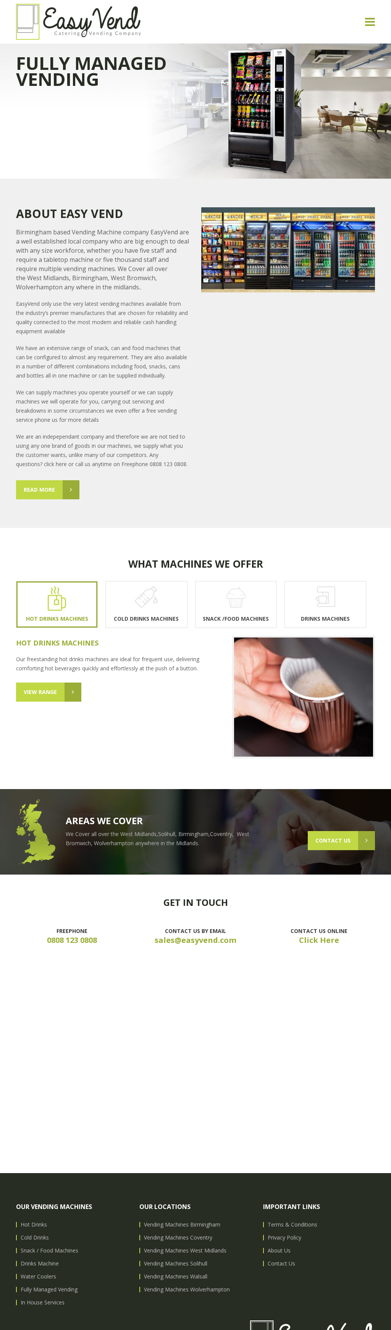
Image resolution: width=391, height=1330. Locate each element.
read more (39, 489)
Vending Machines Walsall (175, 1276)
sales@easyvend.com (195, 940)
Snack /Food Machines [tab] (236, 618)
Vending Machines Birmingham (182, 1224)
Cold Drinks (35, 1237)
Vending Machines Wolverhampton (187, 1289)
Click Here (319, 940)
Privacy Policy (284, 1237)
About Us (279, 1250)
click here (55, 464)
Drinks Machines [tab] (325, 618)
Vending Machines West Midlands (185, 1250)
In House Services (43, 1302)
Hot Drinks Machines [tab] (57, 618)
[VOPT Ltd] (78, 22)
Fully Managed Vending (49, 1289)
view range (40, 692)
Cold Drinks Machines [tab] (146, 618)
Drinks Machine (40, 1263)
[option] (195, 111)
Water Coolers (38, 1276)
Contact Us (281, 1263)
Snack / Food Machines (49, 1250)
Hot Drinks (34, 1224)
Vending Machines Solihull (175, 1263)
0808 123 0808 (72, 940)
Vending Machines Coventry (178, 1237)
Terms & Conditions (292, 1224)
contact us (333, 840)
